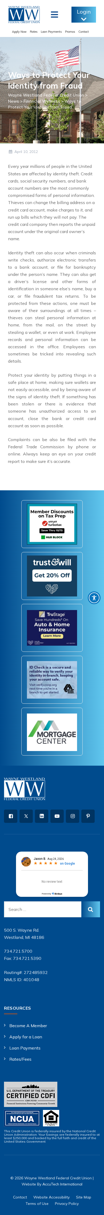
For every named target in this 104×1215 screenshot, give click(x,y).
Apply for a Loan (25, 1036)
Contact (83, 32)
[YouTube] (57, 816)
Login (84, 11)
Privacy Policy (67, 1203)
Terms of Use (37, 1203)
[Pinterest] (88, 816)
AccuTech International (62, 1184)
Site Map (83, 1197)
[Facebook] (10, 816)
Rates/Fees (20, 1059)
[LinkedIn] (41, 816)
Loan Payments (51, 32)
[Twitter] (26, 816)
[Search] (90, 909)
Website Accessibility (51, 1197)
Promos (70, 32)
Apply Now (19, 32)
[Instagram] (72, 816)
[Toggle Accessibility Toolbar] (94, 598)
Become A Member (28, 1025)
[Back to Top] (93, 1206)
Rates (34, 32)
